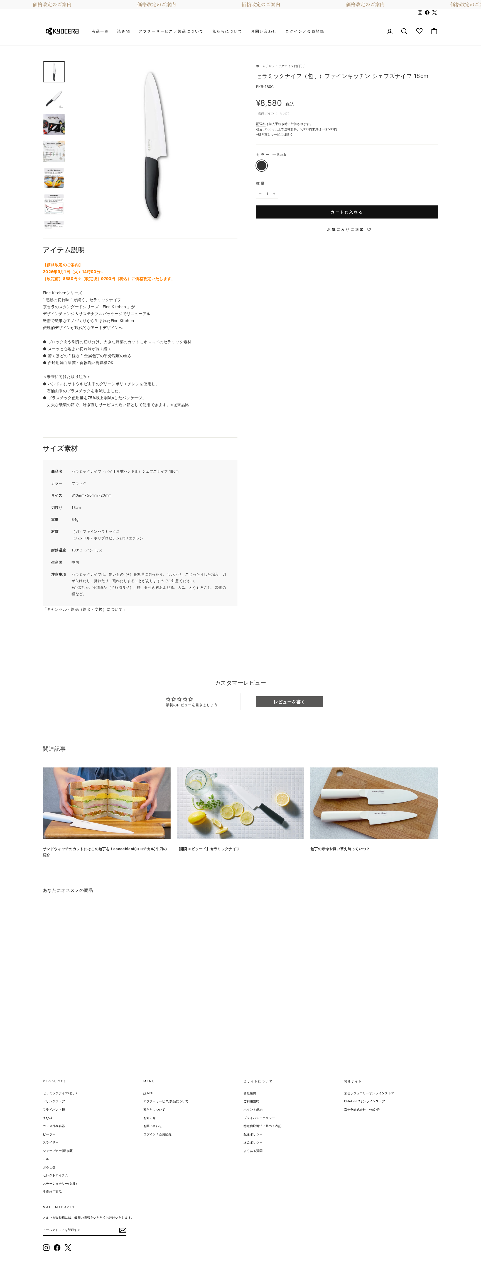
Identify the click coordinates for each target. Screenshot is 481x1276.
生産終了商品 (52, 1192)
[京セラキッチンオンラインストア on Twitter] (68, 1247)
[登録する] (122, 1230)
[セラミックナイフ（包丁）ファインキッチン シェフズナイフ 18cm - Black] (46, 1029)
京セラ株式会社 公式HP (362, 1109)
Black (261, 165)
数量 (261, 183)
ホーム (261, 66)
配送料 (261, 124)
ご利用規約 (251, 1101)
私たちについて (227, 31)
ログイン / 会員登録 (157, 1134)
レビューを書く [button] (289, 702)
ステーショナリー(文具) (60, 1184)
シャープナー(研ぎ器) (58, 1151)
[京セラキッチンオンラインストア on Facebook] (57, 1247)
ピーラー (49, 1134)
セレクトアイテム (55, 1175)
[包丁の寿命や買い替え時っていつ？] (374, 803)
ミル (46, 1159)
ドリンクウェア (54, 1101)
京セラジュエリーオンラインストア (369, 1093)
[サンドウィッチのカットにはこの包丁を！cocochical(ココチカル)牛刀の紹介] (107, 803)
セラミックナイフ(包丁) (286, 66)
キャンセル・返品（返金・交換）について (84, 609)
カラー (271, 154)
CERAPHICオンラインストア (364, 1101)
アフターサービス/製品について (166, 1101)
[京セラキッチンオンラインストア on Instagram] (46, 1247)
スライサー (51, 1142)
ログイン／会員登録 (304, 31)
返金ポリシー (253, 1142)
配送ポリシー (253, 1134)
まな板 (47, 1118)
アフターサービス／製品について (171, 31)
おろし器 (49, 1167)
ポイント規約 (253, 1109)
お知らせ (149, 1118)
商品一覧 (100, 31)
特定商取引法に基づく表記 (262, 1126)
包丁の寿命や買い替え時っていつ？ (340, 848)
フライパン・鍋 (54, 1109)
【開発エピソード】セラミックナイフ (208, 848)
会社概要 (250, 1093)
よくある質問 (253, 1151)
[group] (240, 4)
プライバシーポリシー (259, 1118)
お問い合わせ (264, 31)
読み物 (123, 31)
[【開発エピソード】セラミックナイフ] (241, 803)
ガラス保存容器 (54, 1126)
